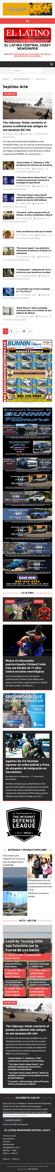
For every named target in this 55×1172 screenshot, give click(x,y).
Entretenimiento (22, 79)
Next (49, 610)
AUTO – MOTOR (27, 920)
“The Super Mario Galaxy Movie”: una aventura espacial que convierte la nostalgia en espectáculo (34, 180)
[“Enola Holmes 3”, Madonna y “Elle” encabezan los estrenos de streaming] (8, 165)
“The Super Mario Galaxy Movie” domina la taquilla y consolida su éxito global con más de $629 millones (34, 197)
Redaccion (27, 134)
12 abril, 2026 (25, 203)
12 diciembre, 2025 (27, 257)
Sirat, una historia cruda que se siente (34, 231)
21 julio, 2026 (39, 970)
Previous (6, 610)
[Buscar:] (27, 70)
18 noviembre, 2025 (28, 276)
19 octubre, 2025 (26, 316)
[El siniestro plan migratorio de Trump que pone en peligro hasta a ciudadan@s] (15, 860)
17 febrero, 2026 (26, 235)
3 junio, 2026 (38, 989)
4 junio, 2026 (14, 989)
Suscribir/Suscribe (13, 1120)
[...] (33, 685)
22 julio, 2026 (14, 970)
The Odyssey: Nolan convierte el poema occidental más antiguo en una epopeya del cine (25, 126)
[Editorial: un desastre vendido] (40, 895)
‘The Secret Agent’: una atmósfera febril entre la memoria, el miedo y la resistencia (33, 250)
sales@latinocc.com (11, 1147)
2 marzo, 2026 (25, 218)
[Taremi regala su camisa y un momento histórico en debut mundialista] (18, 609)
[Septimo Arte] (8, 215)
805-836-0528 (8, 1144)
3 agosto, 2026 (12, 134)
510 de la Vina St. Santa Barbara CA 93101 (10, 1139)
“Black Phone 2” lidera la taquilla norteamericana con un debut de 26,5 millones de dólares (33, 310)
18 (24, 331)
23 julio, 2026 (24, 169)
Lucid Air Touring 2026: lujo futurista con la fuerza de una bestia (24, 945)
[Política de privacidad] (27, 21)
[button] (51, 64)
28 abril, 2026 (25, 186)
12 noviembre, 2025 (28, 295)
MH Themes (33, 1169)
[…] (40, 154)
